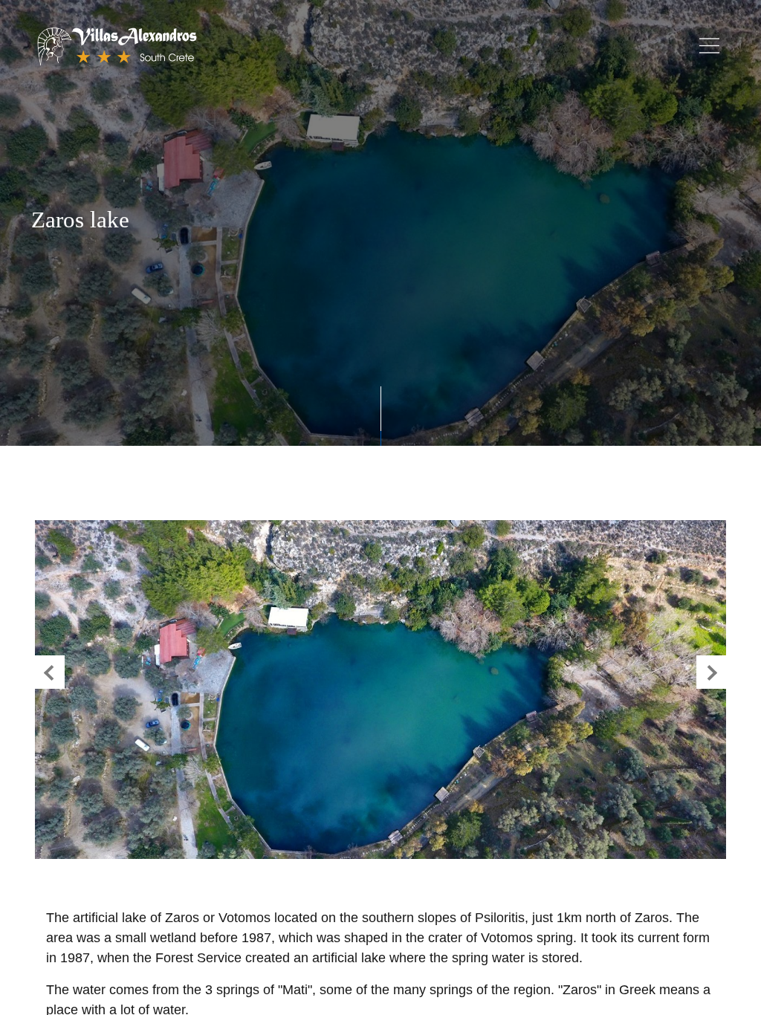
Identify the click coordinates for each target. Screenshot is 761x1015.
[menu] (709, 45)
